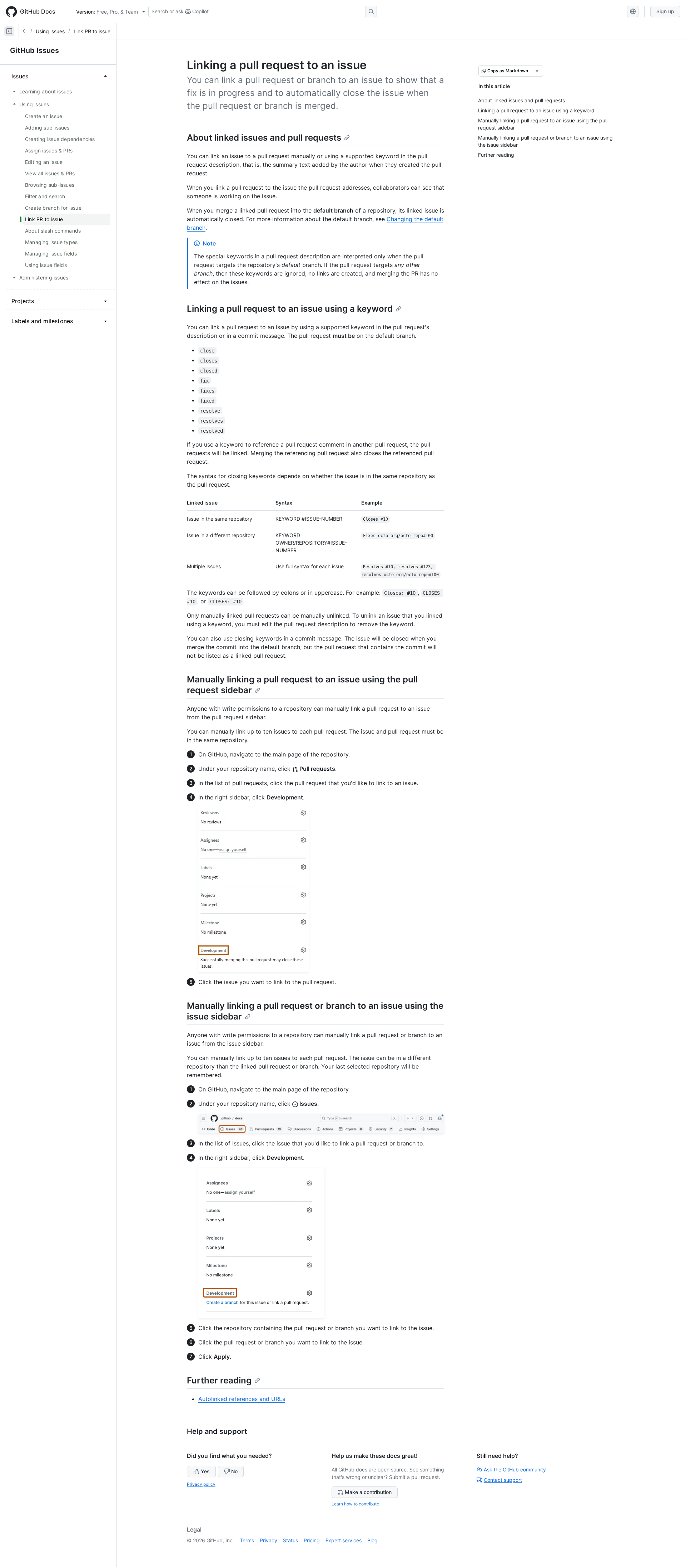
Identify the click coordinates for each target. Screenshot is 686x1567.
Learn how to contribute (355, 1504)
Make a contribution (368, 1492)
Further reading (219, 1380)
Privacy (268, 1540)
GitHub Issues (34, 50)
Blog (372, 1540)
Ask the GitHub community (515, 1469)
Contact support (503, 1480)
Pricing (312, 1540)
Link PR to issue (92, 31)
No (234, 1471)
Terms (247, 1540)
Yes (205, 1471)
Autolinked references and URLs (241, 1398)
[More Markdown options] (537, 71)
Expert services (343, 1540)
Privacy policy (201, 1484)
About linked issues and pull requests (264, 137)
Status (290, 1540)
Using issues (50, 31)
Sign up (665, 11)
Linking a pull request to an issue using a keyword (290, 308)
